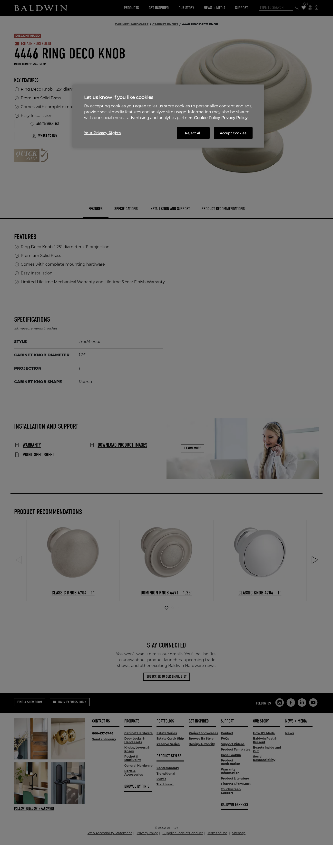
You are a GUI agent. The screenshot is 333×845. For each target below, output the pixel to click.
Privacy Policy (234, 117)
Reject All (193, 133)
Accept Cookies (233, 133)
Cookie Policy (207, 117)
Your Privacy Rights (102, 133)
